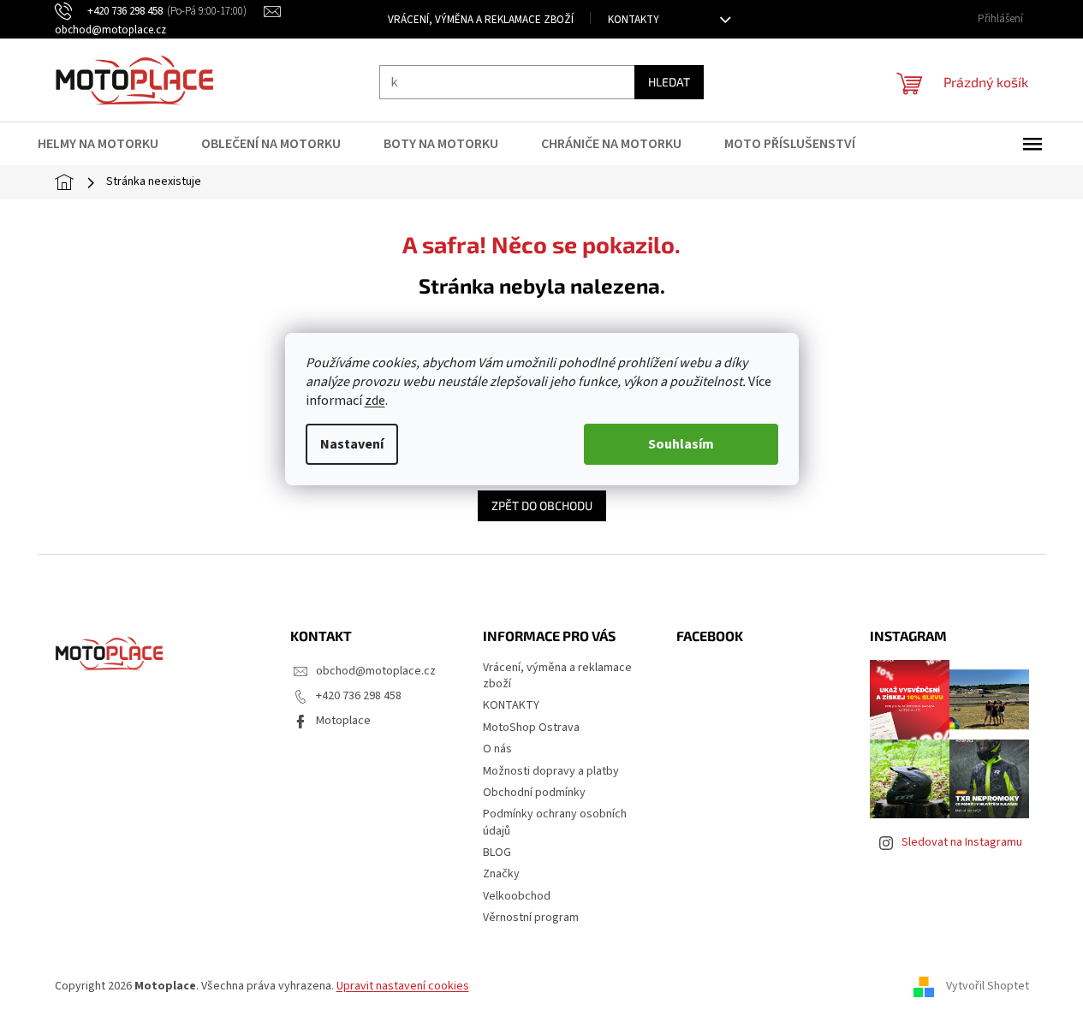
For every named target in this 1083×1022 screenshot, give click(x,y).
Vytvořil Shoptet (987, 986)
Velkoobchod (516, 896)
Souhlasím (681, 444)
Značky (501, 873)
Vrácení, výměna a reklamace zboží (481, 19)
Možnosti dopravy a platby (551, 771)
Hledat (669, 81)
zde (375, 400)
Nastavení (352, 444)
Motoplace (343, 720)
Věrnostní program (531, 917)
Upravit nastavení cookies (402, 986)
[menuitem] (109, 143)
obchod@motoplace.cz (376, 671)
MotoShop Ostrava (531, 727)
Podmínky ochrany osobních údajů (555, 822)
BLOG (497, 852)
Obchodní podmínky (534, 792)
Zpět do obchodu (541, 505)
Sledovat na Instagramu (962, 842)
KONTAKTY (633, 19)
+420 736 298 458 (359, 695)
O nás (497, 749)
